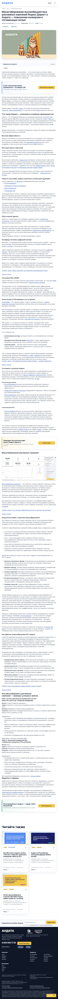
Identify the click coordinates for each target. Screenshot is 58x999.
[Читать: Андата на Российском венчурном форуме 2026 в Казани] (43, 838)
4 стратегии (18, 181)
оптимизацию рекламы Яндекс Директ (30, 167)
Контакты (4, 959)
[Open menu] (54, 3)
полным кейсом (35, 776)
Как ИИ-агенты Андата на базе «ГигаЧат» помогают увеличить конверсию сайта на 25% (15, 854)
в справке (5, 506)
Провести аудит (47, 443)
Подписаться (51, 922)
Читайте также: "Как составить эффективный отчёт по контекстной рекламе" (26, 510)
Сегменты (32, 959)
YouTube (28, 947)
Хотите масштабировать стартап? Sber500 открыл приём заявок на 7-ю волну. (13, 896)
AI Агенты (32, 956)
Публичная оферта (6, 985)
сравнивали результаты (34, 142)
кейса (25, 738)
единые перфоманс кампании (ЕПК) (34, 375)
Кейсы (3, 968)
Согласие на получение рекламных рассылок (40, 987)
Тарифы (4, 957)
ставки (31, 355)
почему (37, 378)
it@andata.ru (6, 946)
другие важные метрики (37, 282)
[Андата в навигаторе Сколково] (30, 931)
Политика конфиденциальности (37, 985)
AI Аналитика (47, 954)
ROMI (54, 280)
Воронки (32, 960)
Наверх (5, 68)
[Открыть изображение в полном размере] (29, 468)
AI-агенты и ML (12, 847)
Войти (50, 3)
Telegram (20, 947)
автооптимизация (25, 615)
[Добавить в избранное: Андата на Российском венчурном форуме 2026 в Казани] (53, 847)
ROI (28, 280)
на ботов (10, 246)
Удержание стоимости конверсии (15, 186)
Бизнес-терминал (48, 956)
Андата (3, 8)
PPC (52, 637)
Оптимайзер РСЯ (9, 191)
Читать (5, 869)
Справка (4, 967)
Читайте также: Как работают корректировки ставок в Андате (21, 686)
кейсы (38, 110)
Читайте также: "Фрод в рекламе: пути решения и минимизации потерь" (25, 270)
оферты (44, 993)
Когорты (46, 959)
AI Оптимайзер (33, 954)
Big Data (30, 340)
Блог (8, 8)
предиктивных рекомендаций (41, 230)
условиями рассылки (34, 925)
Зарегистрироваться (47, 805)
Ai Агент (50, 995)
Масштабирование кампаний (11, 484)
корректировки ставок (43, 165)
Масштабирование (10, 188)
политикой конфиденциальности (46, 925)
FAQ (3, 970)
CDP (45, 119)
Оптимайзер (6, 302)
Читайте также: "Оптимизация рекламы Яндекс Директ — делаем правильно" (27, 361)
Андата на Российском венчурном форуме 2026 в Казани (41, 854)
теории (21, 108)
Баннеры (46, 960)
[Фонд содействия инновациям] (38, 931)
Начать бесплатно (24, 943)
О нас (3, 954)
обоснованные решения (32, 319)
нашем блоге (23, 160)
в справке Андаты (23, 429)
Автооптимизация (10, 183)
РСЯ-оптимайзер (9, 411)
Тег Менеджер (33, 957)
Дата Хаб (46, 957)
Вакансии (4, 956)
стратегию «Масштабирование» (12, 110)
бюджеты (38, 355)
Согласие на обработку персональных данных (12, 987)
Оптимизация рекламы (16, 8)
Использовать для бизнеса (46, 87)
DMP (49, 119)
